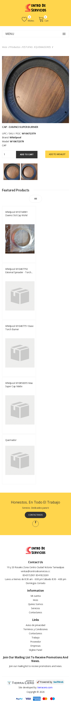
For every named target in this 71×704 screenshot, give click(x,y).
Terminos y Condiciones (35, 629)
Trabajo (36, 637)
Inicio (4, 47)
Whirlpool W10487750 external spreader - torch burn (18, 270)
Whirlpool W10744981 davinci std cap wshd (16, 213)
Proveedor (35, 641)
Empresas (35, 645)
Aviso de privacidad (35, 625)
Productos (15, 47)
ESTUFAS (28, 47)
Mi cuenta (36, 595)
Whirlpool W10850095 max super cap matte (19, 384)
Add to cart (27, 154)
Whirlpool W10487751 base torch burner (19, 327)
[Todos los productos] (11, 171)
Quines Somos (35, 604)
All (35, 198)
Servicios (35, 608)
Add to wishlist (57, 154)
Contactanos (35, 514)
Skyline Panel (35, 649)
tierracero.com (44, 687)
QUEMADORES (43, 47)
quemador (10, 440)
